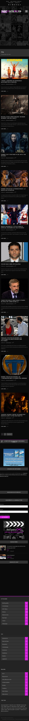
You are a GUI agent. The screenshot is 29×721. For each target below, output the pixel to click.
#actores (7, 474)
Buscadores (4, 644)
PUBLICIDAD (10, 2)
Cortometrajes (5, 606)
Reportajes (4, 617)
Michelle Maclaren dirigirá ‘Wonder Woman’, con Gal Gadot (13, 117)
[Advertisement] (14, 31)
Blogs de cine (5, 676)
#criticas (13, 474)
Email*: (1, 509)
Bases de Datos (5, 641)
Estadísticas (4, 653)
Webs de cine (5, 694)
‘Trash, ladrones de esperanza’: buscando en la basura (11, 81)
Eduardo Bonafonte (9, 84)
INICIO (7, 1)
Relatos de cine (5, 614)
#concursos (18, 474)
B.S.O (8, 549)
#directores (2, 474)
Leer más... (4, 91)
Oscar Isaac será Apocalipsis (11, 264)
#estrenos (2, 476)
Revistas (4, 685)
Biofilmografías (5, 603)
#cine (10, 474)
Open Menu (26, 11)
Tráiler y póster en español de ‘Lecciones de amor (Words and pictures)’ (11, 339)
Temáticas (9, 557)
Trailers (3, 620)
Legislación (4, 659)
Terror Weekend (10, 555)
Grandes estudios (5, 682)
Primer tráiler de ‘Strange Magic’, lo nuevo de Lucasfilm (13, 189)
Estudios (4, 656)
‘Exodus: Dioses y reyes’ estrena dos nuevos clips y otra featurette (13, 415)
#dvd (22, 474)
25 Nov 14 (3, 84)
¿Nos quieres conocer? (15, 1)
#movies (6, 476)
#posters (25, 473)
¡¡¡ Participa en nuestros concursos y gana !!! (14, 441)
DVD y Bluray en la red (6, 679)
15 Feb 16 (12, 558)
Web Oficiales (5, 691)
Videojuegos (4, 623)
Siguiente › (9, 434)
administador (8, 342)
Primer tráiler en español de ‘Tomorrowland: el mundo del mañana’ (14, 377)
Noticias (4, 612)
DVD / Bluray (4, 609)
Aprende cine (5, 638)
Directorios (4, 650)
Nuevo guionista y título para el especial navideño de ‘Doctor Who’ (12, 227)
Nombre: (2, 504)
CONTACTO (17, 2)
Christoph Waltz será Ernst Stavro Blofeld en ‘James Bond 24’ (13, 301)
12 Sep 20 (12, 551)
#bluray (25, 474)
